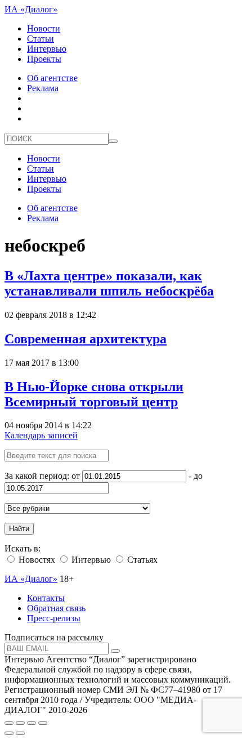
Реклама (43, 88)
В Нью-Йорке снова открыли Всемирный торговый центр (94, 394)
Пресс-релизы (53, 618)
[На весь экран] (31, 723)
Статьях (141, 559)
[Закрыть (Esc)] (9, 723)
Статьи (40, 38)
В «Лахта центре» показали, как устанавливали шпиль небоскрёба (109, 283)
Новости (43, 28)
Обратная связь (56, 608)
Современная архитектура (86, 338)
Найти (19, 528)
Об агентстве (52, 78)
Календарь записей (41, 435)
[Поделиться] (20, 723)
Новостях (35, 559)
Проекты (44, 59)
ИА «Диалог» (31, 9)
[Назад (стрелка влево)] (9, 733)
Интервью (46, 48)
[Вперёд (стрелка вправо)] (20, 733)
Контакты (46, 598)
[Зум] (42, 723)
